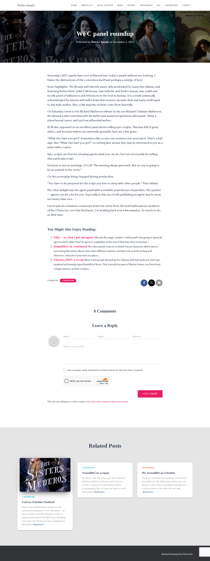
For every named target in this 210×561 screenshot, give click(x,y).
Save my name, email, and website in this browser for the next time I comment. (105, 370)
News (120, 5)
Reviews (131, 5)
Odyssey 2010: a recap (68, 260)
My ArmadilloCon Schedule (158, 472)
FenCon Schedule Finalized (38, 502)
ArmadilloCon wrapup (95, 472)
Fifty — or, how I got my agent (73, 237)
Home (74, 5)
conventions (68, 280)
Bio (158, 5)
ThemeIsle (188, 554)
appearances (148, 468)
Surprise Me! (171, 5)
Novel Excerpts (105, 5)
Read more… (40, 524)
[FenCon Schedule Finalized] (45, 474)
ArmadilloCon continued (70, 246)
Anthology (87, 5)
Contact (186, 5)
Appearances (146, 5)
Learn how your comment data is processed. (107, 401)
